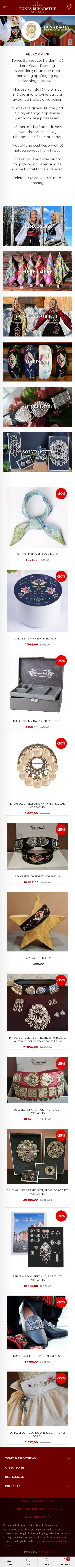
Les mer (38, 1541)
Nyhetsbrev (55, 1509)
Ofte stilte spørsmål (38, 1517)
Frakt (25, 1501)
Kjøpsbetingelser (43, 1501)
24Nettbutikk (44, 1552)
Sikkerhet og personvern (28, 1509)
